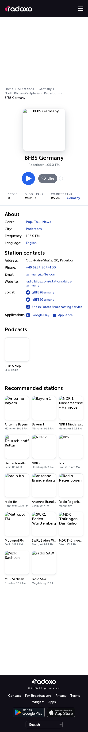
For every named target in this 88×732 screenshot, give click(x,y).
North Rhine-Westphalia (22, 93)
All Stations (26, 89)
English (31, 243)
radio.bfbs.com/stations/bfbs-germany (49, 283)
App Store (65, 315)
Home (9, 89)
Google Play (40, 315)
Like (51, 179)
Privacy (60, 696)
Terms (75, 696)
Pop (29, 222)
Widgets (38, 702)
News (46, 222)
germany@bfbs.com (41, 274)
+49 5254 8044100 (41, 267)
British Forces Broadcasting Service (57, 307)
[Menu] (80, 8)
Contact (14, 696)
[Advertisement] (44, 53)
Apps (52, 702)
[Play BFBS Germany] (28, 178)
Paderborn (52, 93)
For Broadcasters (38, 696)
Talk (37, 222)
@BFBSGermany (43, 292)
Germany (45, 89)
